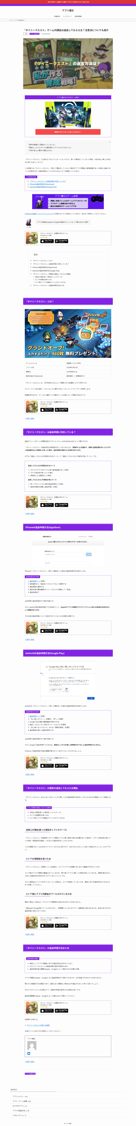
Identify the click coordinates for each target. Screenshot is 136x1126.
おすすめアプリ (20, 1106)
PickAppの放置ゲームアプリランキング (39, 213)
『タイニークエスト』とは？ (42, 260)
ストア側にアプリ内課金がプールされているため (50, 282)
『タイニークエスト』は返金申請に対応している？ (48, 181)
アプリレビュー (20, 1096)
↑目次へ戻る (29, 418)
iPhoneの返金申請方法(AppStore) (42, 184)
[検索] (126, 5)
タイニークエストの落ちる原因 (38, 1025)
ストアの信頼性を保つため (43, 279)
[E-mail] (28, 1054)
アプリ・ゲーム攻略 (22, 1101)
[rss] (124, 5)
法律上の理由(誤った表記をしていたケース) (48, 277)
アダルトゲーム (19, 1115)
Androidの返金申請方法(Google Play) (43, 187)
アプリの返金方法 (34, 34)
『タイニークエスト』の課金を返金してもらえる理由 (51, 274)
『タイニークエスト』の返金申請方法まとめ (48, 285)
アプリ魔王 (68, 10)
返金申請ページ (35, 581)
